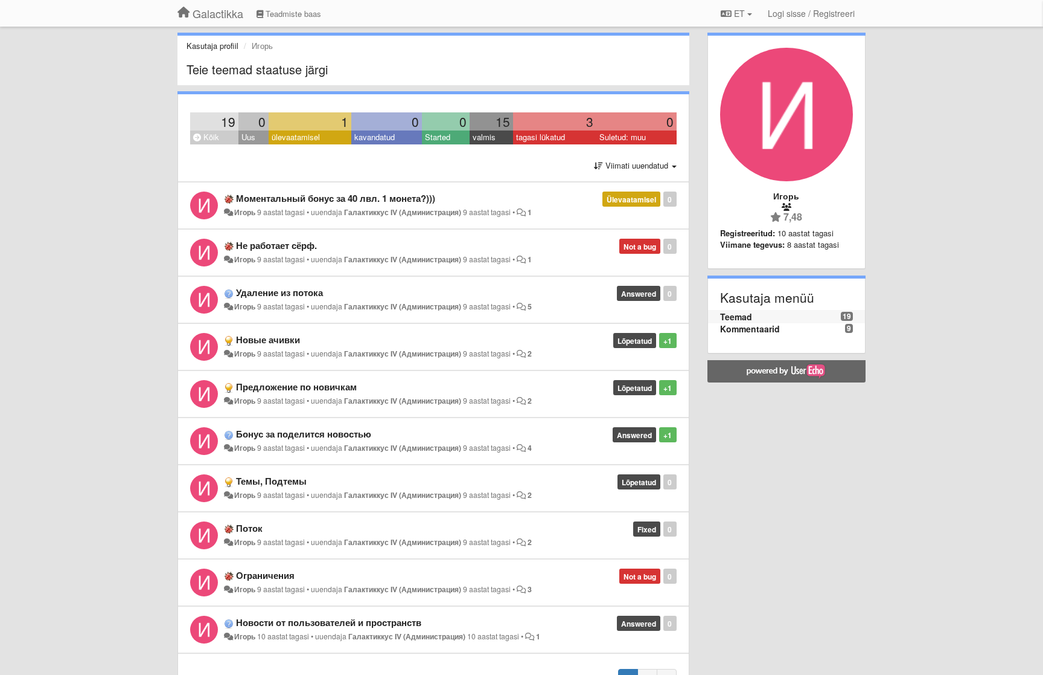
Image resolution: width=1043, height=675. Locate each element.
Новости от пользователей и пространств (328, 622)
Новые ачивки (268, 339)
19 (228, 121)
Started (437, 137)
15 (503, 121)
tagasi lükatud (540, 137)
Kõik (210, 137)
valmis (484, 137)
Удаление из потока (279, 292)
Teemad (736, 317)
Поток (249, 528)
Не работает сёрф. (276, 245)
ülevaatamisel (296, 137)
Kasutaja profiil (212, 45)
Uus (248, 137)
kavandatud (374, 137)
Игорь (244, 212)
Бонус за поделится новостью (303, 434)
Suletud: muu (622, 137)
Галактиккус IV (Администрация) (402, 212)
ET (739, 13)
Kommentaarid (750, 329)
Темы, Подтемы (271, 481)
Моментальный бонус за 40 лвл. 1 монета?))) (335, 198)
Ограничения (265, 575)
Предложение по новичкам (296, 386)
